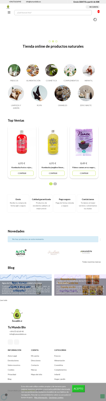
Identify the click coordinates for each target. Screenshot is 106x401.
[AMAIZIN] (53, 252)
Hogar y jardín (59, 379)
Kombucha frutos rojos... (22, 167)
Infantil (57, 374)
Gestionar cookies (56, 397)
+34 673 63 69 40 (15, 2)
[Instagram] (16, 342)
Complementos (60, 370)
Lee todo (3, 300)
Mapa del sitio (36, 374)
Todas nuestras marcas (91, 262)
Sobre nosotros (14, 365)
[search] (89, 12)
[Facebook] (10, 342)
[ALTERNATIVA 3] (20, 252)
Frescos (57, 356)
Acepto (78, 388)
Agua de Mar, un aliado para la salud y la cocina (22, 283)
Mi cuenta (35, 356)
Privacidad (12, 374)
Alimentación (59, 360)
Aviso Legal (12, 356)
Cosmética (58, 365)
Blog (9, 379)
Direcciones (36, 360)
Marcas (34, 370)
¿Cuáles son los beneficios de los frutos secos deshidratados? (75, 282)
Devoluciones (13, 360)
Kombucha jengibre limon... (53, 167)
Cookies (11, 370)
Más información (41, 397)
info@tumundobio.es (33, 2)
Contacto (35, 365)
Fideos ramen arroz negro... (84, 167)
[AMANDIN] (85, 252)
